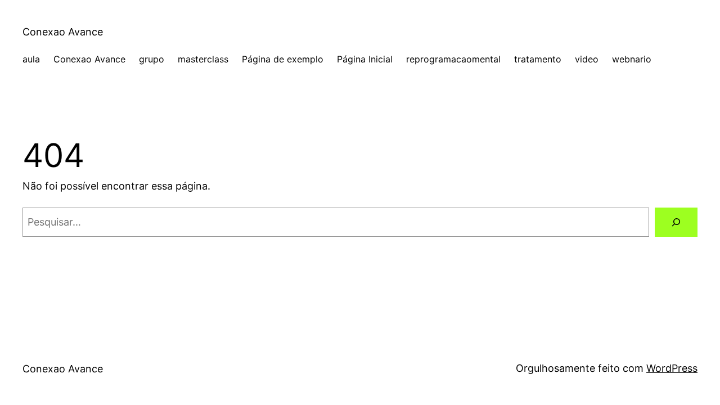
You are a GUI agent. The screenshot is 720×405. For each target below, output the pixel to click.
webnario (631, 59)
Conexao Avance (62, 32)
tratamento (537, 59)
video (586, 59)
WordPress (672, 368)
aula (31, 59)
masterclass (203, 59)
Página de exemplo (282, 59)
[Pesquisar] (676, 222)
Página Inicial (365, 59)
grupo (151, 59)
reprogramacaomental (453, 59)
